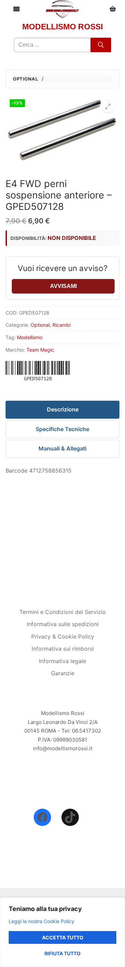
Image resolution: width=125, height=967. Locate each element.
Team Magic (40, 350)
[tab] (62, 410)
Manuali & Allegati (62, 448)
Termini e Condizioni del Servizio (62, 611)
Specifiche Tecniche (62, 429)
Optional (25, 79)
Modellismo (29, 337)
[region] (62, 932)
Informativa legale (62, 661)
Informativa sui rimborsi (63, 648)
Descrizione (62, 409)
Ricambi (61, 325)
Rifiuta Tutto (62, 953)
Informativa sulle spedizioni (63, 624)
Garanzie (62, 673)
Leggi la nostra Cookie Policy (41, 921)
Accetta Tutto (62, 937)
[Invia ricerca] (101, 45)
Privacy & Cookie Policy (62, 636)
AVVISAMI (63, 286)
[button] (108, 106)
